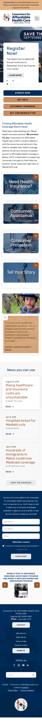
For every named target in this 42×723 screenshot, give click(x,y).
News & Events (21, 645)
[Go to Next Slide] (37, 585)
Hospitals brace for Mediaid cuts (21, 423)
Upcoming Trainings (22, 106)
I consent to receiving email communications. (21, 546)
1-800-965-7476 (24, 619)
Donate (21, 651)
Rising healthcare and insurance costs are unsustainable (19, 391)
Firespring (25, 687)
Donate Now (22, 93)
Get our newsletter (23, 113)
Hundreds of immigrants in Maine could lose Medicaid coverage (20, 456)
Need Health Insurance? (21, 184)
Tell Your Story (21, 272)
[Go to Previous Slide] (5, 585)
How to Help (21, 641)
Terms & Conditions (27, 690)
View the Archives (21, 483)
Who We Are (21, 633)
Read (8, 407)
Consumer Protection (21, 243)
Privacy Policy (13, 690)
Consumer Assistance (21, 213)
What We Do (21, 637)
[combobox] (18, 675)
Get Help (22, 100)
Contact (21, 625)
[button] (38, 5)
